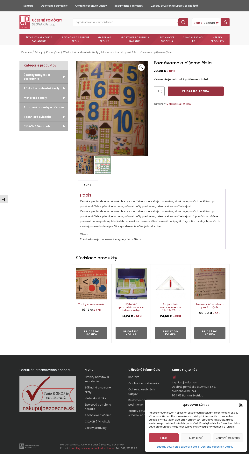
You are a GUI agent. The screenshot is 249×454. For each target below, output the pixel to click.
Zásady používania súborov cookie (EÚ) (174, 5)
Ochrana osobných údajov (217, 446)
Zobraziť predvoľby (228, 437)
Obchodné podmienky (54, 5)
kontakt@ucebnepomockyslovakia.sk (91, 448)
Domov (26, 52)
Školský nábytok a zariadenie (39, 39)
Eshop (39, 52)
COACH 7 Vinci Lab (193, 39)
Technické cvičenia (167, 39)
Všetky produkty (217, 39)
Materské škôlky (104, 39)
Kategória (53, 52)
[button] (241, 405)
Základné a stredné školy (75, 39)
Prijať (163, 437)
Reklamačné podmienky (129, 5)
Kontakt (28, 5)
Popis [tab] (87, 184)
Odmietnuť (196, 437)
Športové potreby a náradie (134, 39)
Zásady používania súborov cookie (178, 446)
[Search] (183, 22)
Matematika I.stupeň (116, 52)
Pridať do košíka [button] (91, 333)
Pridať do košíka (195, 91)
